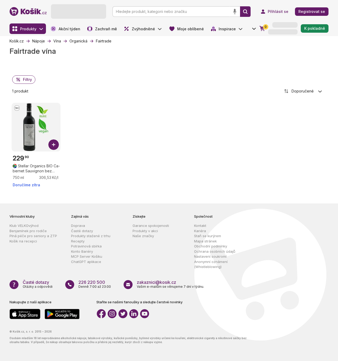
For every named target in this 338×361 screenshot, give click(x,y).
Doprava (78, 225)
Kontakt (200, 225)
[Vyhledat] (245, 11)
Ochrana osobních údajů (214, 251)
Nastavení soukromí (210, 256)
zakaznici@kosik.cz (156, 282)
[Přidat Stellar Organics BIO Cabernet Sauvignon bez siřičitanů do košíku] (53, 144)
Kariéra (200, 231)
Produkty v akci (145, 231)
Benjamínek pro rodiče (28, 231)
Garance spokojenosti (151, 225)
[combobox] (303, 91)
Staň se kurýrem (207, 236)
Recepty (77, 241)
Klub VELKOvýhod (24, 225)
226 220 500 (91, 282)
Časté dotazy (82, 231)
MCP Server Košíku (86, 256)
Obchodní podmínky (210, 246)
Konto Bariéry (82, 251)
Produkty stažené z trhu (90, 236)
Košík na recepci (23, 241)
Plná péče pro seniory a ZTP (33, 236)
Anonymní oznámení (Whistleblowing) (211, 264)
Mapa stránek (205, 241)
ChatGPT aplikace (86, 262)
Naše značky (143, 236)
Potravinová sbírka (86, 246)
